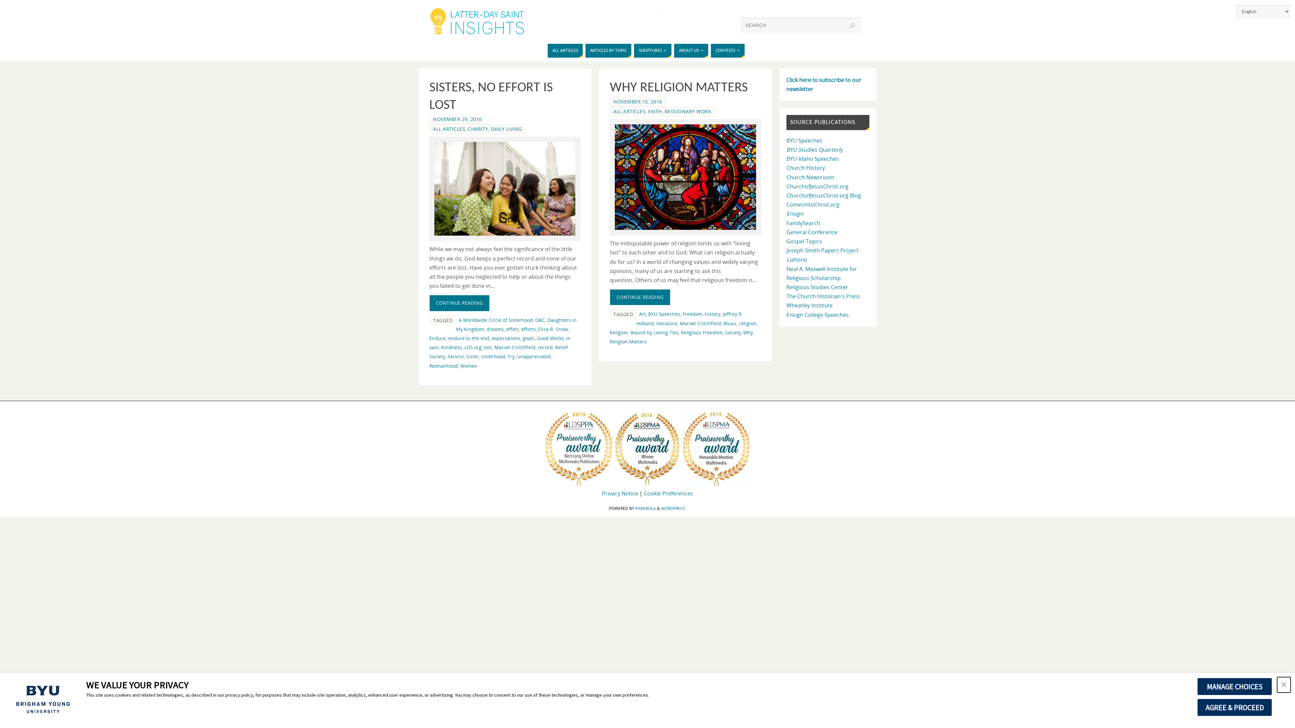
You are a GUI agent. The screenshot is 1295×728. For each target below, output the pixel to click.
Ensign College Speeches (817, 314)
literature (667, 323)
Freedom (692, 314)
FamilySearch (803, 223)
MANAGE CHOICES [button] (1235, 686)
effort (512, 329)
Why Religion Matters (679, 88)
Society (733, 332)
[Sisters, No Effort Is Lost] (504, 189)
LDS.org (473, 347)
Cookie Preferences (668, 493)
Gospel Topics (804, 241)
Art (642, 314)
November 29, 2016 (457, 119)
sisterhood (493, 356)
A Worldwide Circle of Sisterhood (496, 320)
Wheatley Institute (809, 305)
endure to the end (468, 338)
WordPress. (673, 508)
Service (456, 356)
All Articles (449, 129)
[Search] (852, 26)
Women (469, 366)
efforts (528, 329)
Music (730, 323)
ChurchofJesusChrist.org (817, 186)
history (712, 314)
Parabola (645, 508)
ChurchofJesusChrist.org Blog (823, 195)
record (545, 347)
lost (488, 347)
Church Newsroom (810, 177)
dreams (495, 329)
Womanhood (443, 366)
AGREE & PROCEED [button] (1235, 707)
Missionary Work (688, 111)
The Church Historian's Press (823, 296)
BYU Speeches (664, 314)
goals (529, 338)
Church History (805, 168)
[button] (1284, 685)
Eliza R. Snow (553, 329)
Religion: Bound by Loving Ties (644, 332)
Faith (655, 111)
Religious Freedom (702, 332)
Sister (472, 356)
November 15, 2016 (637, 101)
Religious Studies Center (817, 287)
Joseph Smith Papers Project (822, 250)
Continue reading (459, 303)
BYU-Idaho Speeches (812, 158)
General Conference (811, 232)
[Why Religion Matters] (685, 177)
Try (511, 356)
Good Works (550, 338)
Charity (478, 129)
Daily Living (506, 129)
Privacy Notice (620, 493)
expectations (506, 338)
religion (747, 323)
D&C (540, 320)
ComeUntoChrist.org (812, 204)
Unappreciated (534, 356)
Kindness (451, 347)
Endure (437, 338)
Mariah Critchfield (515, 347)
